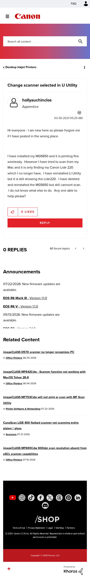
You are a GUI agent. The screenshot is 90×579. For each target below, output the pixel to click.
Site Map (60, 528)
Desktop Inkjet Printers (20, 67)
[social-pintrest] (68, 497)
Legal (50, 528)
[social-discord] (45, 505)
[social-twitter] (49, 497)
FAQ (73, 3)
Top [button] (9, 569)
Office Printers (14, 358)
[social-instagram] (22, 497)
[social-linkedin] (78, 497)
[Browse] (9, 16)
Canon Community (27, 16)
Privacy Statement (36, 528)
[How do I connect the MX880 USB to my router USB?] (83, 249)
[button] (13, 212)
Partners (71, 528)
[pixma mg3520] (76, 249)
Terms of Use (19, 528)
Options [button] (84, 67)
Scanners (11, 434)
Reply (45, 223)
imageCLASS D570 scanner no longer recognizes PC (38, 352)
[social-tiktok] (31, 497)
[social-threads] (59, 497)
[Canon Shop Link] (45, 519)
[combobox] (45, 41)
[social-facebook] (40, 497)
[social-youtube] (12, 497)
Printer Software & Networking (23, 409)
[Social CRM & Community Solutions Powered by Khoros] (73, 570)
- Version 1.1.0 (25, 298)
